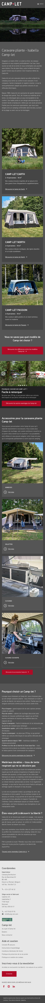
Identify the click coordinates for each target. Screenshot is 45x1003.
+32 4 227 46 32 (9, 889)
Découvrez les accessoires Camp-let (16, 672)
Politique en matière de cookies (12, 957)
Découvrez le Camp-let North (15, 257)
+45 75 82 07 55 (9, 912)
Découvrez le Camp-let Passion (15, 325)
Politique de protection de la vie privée (15, 954)
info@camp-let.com (11, 914)
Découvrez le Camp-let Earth (15, 189)
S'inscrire (9, 974)
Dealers (4, 932)
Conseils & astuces (8, 945)
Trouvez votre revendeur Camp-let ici (14, 852)
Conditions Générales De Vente (12, 951)
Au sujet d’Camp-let (8, 929)
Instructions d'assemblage (11, 948)
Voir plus (11, 492)
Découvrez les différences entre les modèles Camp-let (22, 350)
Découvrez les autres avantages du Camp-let (21, 403)
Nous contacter (7, 935)
